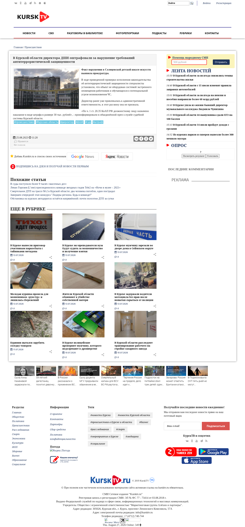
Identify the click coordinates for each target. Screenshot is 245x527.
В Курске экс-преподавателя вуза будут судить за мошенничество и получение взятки (82, 248)
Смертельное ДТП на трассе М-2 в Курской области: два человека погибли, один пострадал (62, 191)
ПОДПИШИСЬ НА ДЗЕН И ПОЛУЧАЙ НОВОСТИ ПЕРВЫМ (52, 166)
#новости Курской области (134, 415)
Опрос (178, 145)
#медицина (132, 436)
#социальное (97, 443)
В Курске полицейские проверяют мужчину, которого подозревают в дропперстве (82, 345)
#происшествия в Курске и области (111, 422)
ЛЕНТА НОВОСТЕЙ (190, 70)
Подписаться (216, 426)
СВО (51, 33)
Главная (18, 47)
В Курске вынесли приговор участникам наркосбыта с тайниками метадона (27, 248)
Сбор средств (58, 429)
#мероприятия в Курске (104, 436)
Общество (18, 416)
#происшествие (24, 122)
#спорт (120, 429)
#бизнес (143, 422)
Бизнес (16, 455)
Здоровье (17, 451)
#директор (67, 122)
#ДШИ (79, 122)
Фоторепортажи (127, 33)
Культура (17, 442)
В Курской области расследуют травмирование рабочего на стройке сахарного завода (133, 345)
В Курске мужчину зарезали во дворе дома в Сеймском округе (133, 247)
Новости (29, 33)
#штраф (98, 122)
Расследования (20, 429)
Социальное (19, 464)
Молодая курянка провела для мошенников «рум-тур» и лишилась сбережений (29, 297)
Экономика (18, 438)
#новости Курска (100, 415)
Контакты (212, 33)
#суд (88, 122)
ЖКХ (15, 447)
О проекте (56, 414)
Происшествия (33, 47)
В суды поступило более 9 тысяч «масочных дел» (38, 183)
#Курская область (47, 122)
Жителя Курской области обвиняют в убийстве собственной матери (78, 297)
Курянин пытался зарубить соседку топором (27, 344)
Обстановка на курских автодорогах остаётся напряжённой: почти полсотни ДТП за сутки (62, 198)
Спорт (16, 434)
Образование (19, 460)
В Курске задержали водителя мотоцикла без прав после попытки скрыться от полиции (133, 297)
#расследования (99, 429)
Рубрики (186, 33)
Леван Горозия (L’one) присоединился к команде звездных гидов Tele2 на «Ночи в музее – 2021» (65, 187)
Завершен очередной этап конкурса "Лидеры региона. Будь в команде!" (51, 194)
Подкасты (159, 33)
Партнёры (56, 424)
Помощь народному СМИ (190, 57)
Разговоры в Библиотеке (85, 33)
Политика (18, 421)
